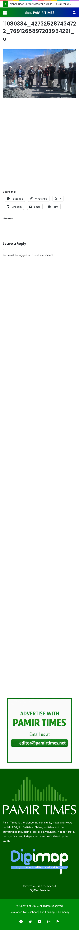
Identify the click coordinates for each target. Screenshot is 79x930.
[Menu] (5, 13)
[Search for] (74, 13)
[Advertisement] (39, 143)
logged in (24, 255)
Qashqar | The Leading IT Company (48, 911)
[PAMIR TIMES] (39, 12)
